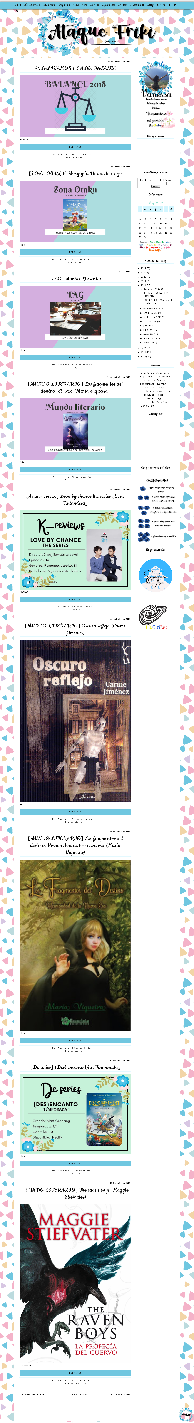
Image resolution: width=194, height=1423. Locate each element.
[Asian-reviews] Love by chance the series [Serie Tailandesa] (75, 500)
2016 (143, 352)
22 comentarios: (83, 259)
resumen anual (75, 157)
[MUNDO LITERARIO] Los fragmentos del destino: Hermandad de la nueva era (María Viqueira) (75, 845)
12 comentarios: (83, 477)
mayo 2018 (149, 334)
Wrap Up (161, 402)
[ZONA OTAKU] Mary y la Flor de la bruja (75, 173)
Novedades (163, 391)
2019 (143, 281)
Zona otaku (49, 5)
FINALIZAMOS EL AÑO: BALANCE (75, 68)
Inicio (18, 5)
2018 (144, 285)
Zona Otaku (75, 262)
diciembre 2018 (151, 289)
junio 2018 (149, 330)
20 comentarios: (83, 606)
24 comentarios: (83, 819)
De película (64, 5)
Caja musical (108, 5)
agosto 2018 (150, 321)
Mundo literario (32, 5)
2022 (144, 268)
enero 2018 (149, 342)
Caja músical (147, 376)
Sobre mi (161, 5)
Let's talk (122, 5)
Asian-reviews (80, 5)
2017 (143, 348)
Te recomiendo (137, 5)
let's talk (150, 387)
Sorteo (151, 398)
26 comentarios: (83, 1048)
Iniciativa (161, 383)
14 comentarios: (83, 154)
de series (75, 1173)
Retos (159, 394)
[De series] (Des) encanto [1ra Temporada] (75, 1067)
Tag (75, 367)
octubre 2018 (150, 313)
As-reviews (76, 609)
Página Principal (78, 1394)
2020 (144, 277)
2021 (143, 272)
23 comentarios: (83, 1170)
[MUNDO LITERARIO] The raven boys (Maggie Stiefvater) (75, 1194)
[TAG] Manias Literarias (75, 278)
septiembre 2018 (152, 317)
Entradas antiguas (120, 1394)
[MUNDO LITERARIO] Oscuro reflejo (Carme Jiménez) (75, 629)
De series (94, 5)
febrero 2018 (150, 338)
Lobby (150, 5)
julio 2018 (148, 325)
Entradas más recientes (33, 1394)
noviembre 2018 (152, 308)
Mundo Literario (75, 480)
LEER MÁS (75, 147)
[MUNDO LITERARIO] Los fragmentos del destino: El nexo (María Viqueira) (75, 388)
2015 (143, 356)
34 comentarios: (83, 364)
